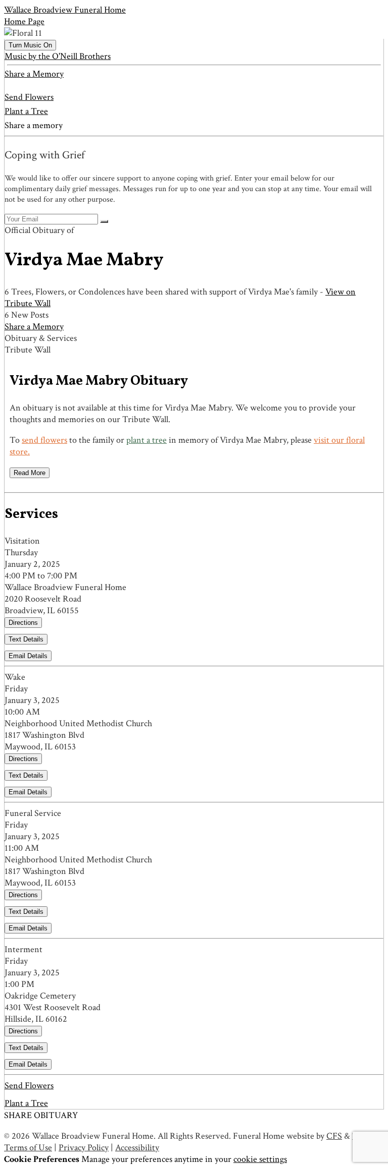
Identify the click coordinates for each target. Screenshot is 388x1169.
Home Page (24, 21)
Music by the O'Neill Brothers (58, 56)
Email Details (28, 656)
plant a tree (146, 440)
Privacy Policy (84, 1147)
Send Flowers (29, 97)
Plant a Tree (26, 111)
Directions (23, 622)
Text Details (26, 639)
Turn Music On (30, 45)
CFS (334, 1136)
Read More (29, 473)
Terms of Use (28, 1147)
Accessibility (137, 1147)
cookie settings (260, 1159)
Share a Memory (34, 74)
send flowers (44, 440)
